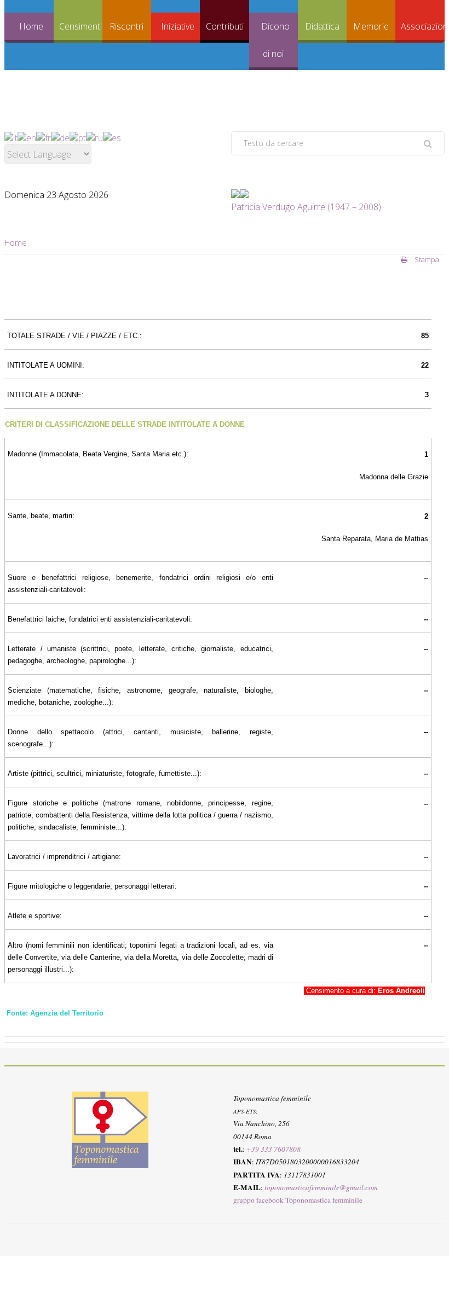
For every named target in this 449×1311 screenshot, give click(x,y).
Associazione (422, 26)
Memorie (371, 26)
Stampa (426, 259)
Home (31, 26)
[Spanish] (112, 137)
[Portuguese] (78, 137)
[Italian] (11, 137)
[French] (43, 137)
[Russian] (94, 137)
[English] (27, 137)
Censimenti (80, 26)
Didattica (322, 26)
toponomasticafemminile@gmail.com (321, 1187)
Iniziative (177, 26)
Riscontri (126, 26)
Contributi (225, 26)
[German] (60, 137)
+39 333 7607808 (273, 1149)
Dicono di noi (275, 40)
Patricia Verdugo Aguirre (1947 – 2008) (306, 207)
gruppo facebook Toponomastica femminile (297, 1200)
